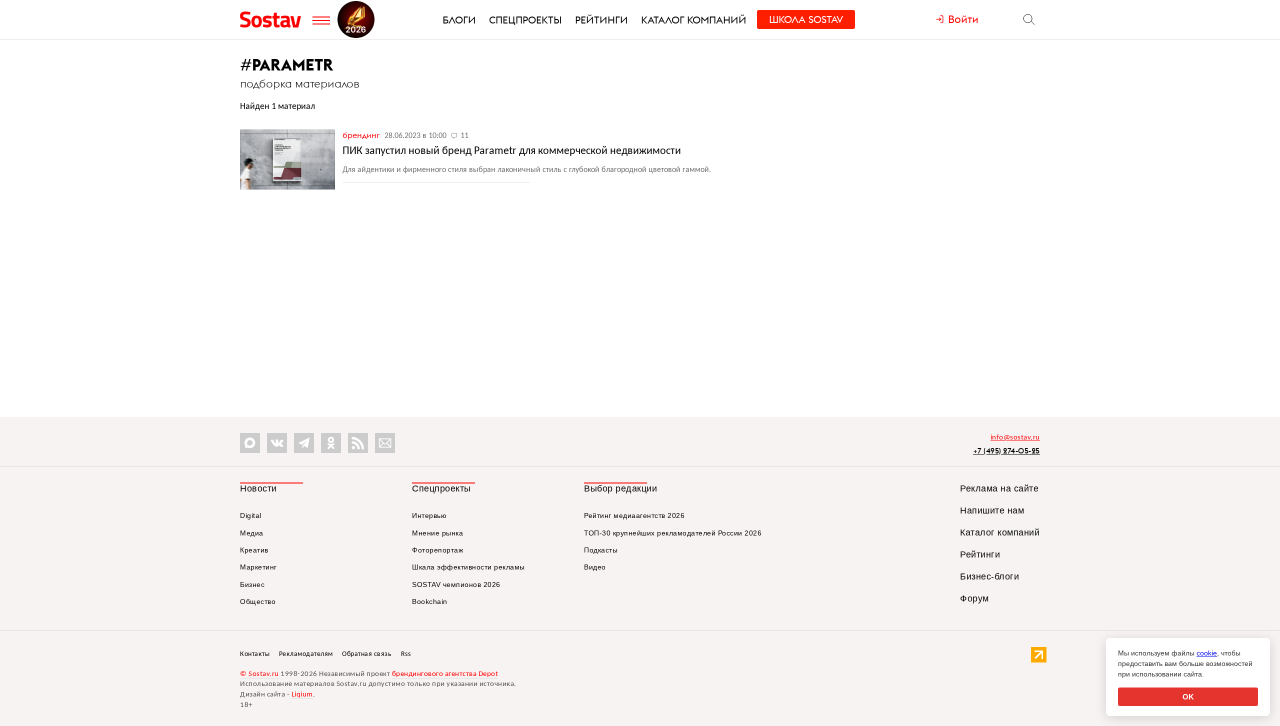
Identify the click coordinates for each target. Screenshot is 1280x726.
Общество (258, 602)
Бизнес (252, 584)
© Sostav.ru (259, 674)
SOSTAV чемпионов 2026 (456, 584)
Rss (406, 654)
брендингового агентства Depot (445, 674)
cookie (1206, 653)
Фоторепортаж (437, 550)
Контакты (255, 654)
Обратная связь (367, 654)
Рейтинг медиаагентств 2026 (634, 516)
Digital (251, 516)
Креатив (254, 550)
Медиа (252, 533)
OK (1188, 696)
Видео (595, 567)
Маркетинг (258, 567)
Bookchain (430, 602)
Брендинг (362, 135)
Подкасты (601, 550)
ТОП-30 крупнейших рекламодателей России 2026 (673, 533)
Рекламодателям (306, 654)
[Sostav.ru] (274, 19)
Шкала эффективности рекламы (468, 567)
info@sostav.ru (1015, 438)
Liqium (302, 694)
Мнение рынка (437, 533)
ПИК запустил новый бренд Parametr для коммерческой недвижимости (511, 151)
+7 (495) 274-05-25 (1006, 451)
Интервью (429, 516)
